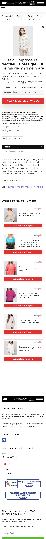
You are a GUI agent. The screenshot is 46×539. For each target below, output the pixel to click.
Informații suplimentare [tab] (13, 151)
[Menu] (3, 9)
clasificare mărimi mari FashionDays (24, 187)
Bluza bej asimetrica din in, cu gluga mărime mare (30, 214)
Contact (8, 469)
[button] (43, 27)
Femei (19, 16)
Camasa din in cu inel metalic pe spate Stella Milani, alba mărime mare (30, 349)
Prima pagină (7, 16)
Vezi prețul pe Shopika (23, 225)
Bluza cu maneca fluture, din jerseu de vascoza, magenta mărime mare (29, 295)
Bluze (30, 16)
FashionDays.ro (17, 127)
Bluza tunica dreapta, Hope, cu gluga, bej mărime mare (29, 321)
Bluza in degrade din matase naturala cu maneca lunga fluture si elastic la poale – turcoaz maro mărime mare (29, 243)
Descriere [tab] (8, 147)
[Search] (42, 9)
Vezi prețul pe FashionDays (23, 101)
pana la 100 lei (7, 454)
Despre (8, 473)
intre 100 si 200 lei (9, 457)
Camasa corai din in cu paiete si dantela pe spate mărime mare (30, 269)
